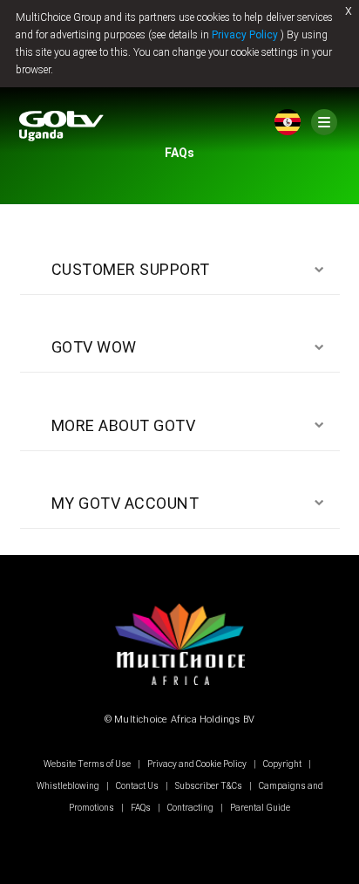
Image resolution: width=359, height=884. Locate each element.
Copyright (282, 764)
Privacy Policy (245, 35)
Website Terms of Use (88, 764)
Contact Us (137, 786)
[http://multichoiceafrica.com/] (179, 689)
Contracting (190, 807)
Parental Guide (259, 807)
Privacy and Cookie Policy (197, 764)
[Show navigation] (324, 122)
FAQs (140, 807)
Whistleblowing (69, 786)
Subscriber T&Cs (208, 786)
